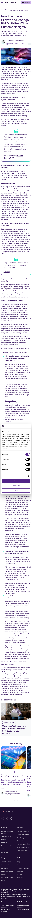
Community (20, 871)
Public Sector (5, 849)
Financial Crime (21, 841)
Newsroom (4, 868)
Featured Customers (23, 868)
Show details (23, 476)
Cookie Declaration (22, 902)
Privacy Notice (5, 902)
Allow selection (16, 485)
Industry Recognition (7, 871)
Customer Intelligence (23, 834)
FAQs (3, 880)
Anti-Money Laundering (23, 844)
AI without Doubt (6, 836)
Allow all (16, 481)
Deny (16, 490)
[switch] (27, 459)
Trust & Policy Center (7, 905)
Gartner (7, 272)
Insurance (4, 843)
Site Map (19, 874)
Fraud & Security (22, 850)
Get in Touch (4, 852)
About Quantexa (6, 862)
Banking (3, 839)
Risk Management (22, 838)
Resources (20, 865)
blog (6, 10)
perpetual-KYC (21, 498)
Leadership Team (6, 865)
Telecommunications (7, 846)
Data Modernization (23, 831)
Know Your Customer (23, 847)
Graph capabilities (10, 401)
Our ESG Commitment (7, 877)
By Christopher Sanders (15, 41)
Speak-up (19, 877)
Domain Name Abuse (23, 909)
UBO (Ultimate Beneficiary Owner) (16, 508)
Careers (3, 874)
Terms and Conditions (23, 905)
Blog (18, 862)
